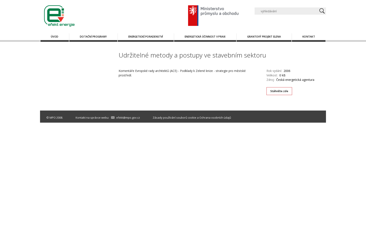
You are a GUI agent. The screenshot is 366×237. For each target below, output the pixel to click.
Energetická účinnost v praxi (205, 36)
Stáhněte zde (279, 91)
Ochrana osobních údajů (215, 117)
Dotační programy (93, 36)
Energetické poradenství (145, 36)
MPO (53, 117)
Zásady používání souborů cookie (174, 117)
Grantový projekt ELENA (264, 36)
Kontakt (308, 36)
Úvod (54, 36)
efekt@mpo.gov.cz (128, 117)
